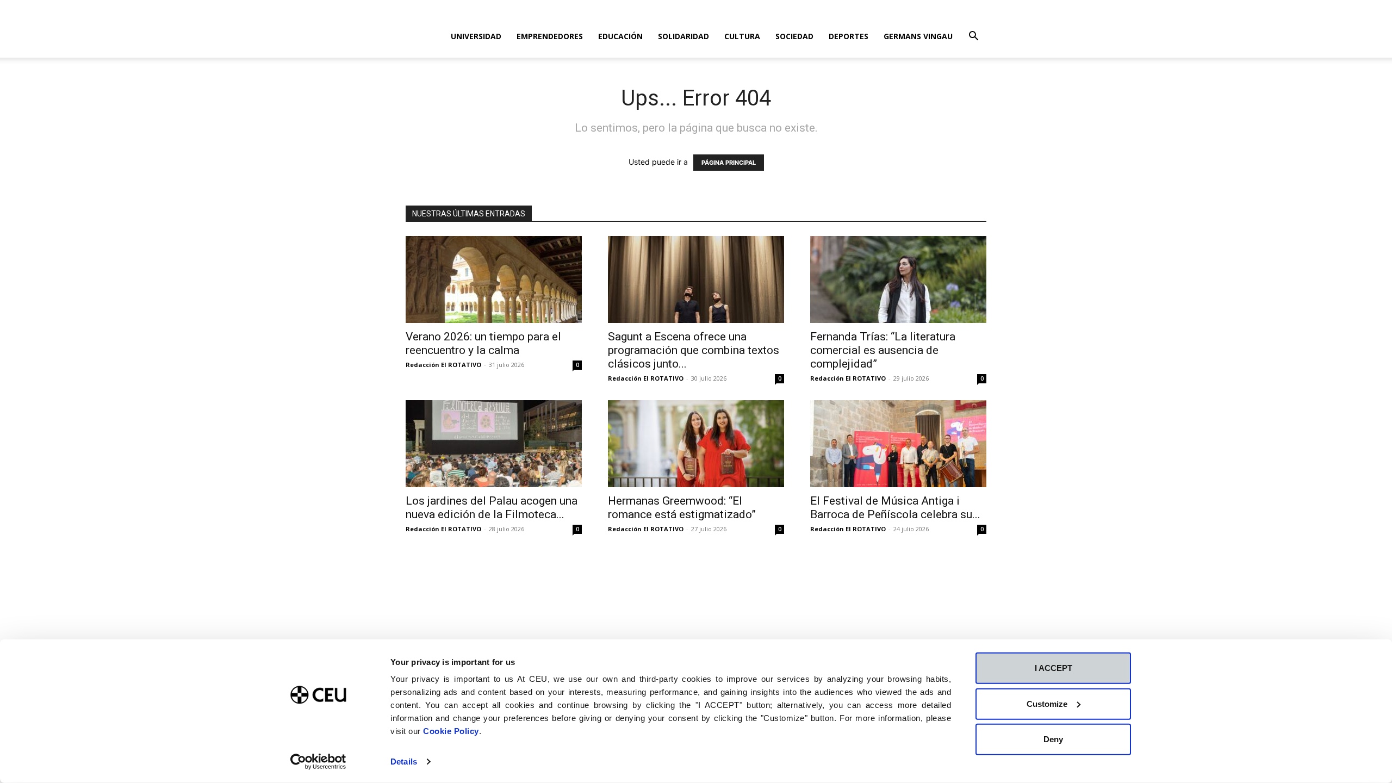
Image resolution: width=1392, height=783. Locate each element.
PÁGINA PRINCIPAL (728, 162)
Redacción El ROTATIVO (443, 365)
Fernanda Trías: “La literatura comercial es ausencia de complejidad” (882, 350)
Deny (1053, 739)
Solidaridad (683, 36)
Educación (620, 36)
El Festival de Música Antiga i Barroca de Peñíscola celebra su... (895, 507)
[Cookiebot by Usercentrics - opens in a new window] (318, 762)
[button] (973, 37)
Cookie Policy (451, 731)
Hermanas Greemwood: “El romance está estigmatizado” (682, 507)
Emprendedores (550, 36)
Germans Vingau (918, 36)
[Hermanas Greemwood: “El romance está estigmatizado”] (696, 443)
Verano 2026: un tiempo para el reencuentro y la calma (483, 343)
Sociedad (794, 36)
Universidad (476, 36)
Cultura (742, 36)
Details (403, 761)
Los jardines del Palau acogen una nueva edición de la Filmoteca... (491, 507)
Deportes (848, 36)
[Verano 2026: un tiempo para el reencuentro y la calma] (494, 279)
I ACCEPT (1053, 668)
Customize (1047, 703)
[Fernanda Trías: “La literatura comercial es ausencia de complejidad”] (898, 279)
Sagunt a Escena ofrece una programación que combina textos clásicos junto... (693, 350)
